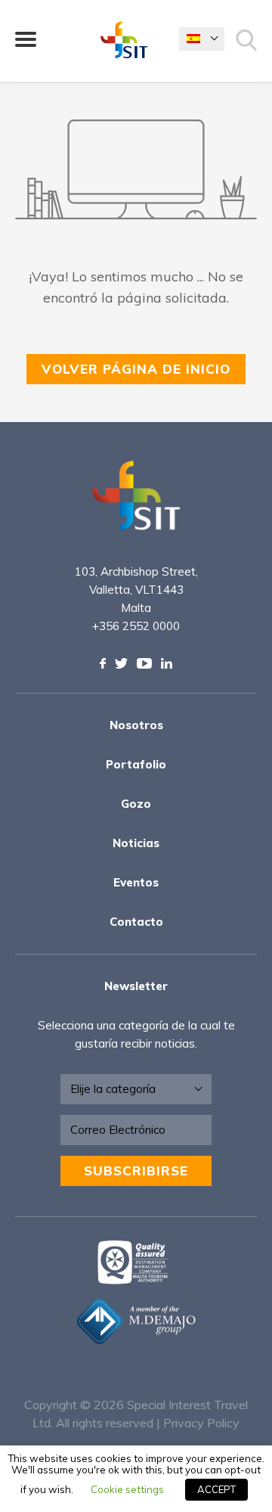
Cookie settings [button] (127, 1489)
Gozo (136, 803)
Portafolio (136, 764)
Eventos (136, 882)
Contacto (136, 921)
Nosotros (136, 725)
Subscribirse (136, 1170)
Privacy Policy (201, 1422)
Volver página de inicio (136, 369)
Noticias (136, 843)
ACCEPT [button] (216, 1489)
